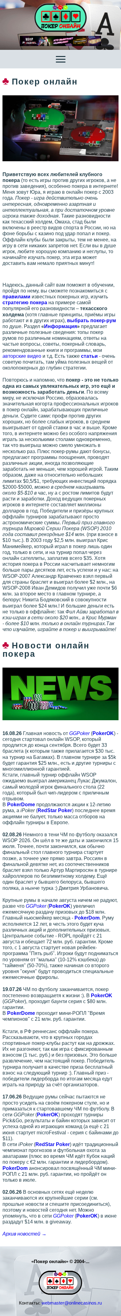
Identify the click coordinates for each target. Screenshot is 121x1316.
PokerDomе (21, 804)
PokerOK (103, 733)
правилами (16, 296)
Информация (60, 326)
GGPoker (79, 733)
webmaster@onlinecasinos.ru (72, 1302)
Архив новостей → (24, 1233)
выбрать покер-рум (91, 320)
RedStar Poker (55, 810)
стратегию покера (24, 302)
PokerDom (87, 917)
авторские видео (21, 356)
